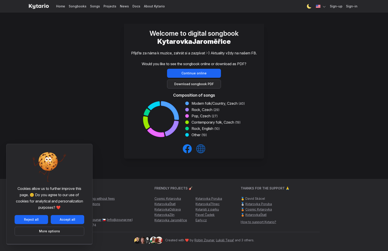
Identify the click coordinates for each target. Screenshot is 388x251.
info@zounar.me (120, 220)
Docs (136, 6)
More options (49, 231)
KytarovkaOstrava (167, 209)
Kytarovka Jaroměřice (170, 220)
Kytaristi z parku (207, 209)
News (124, 6)
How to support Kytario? (258, 222)
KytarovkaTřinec (208, 204)
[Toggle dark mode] (309, 6)
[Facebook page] (187, 148)
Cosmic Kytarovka (167, 198)
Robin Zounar (204, 240)
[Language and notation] (321, 6)
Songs (95, 6)
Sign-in (351, 6)
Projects (110, 6)
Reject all (31, 219)
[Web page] (200, 148)
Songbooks (77, 6)
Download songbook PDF (194, 84)
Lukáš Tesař (225, 240)
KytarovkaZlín (164, 215)
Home (60, 6)
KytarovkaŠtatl (165, 204)
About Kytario (154, 6)
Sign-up (336, 6)
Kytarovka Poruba (209, 198)
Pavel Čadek (205, 215)
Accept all (67, 219)
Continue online (194, 73)
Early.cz (201, 220)
